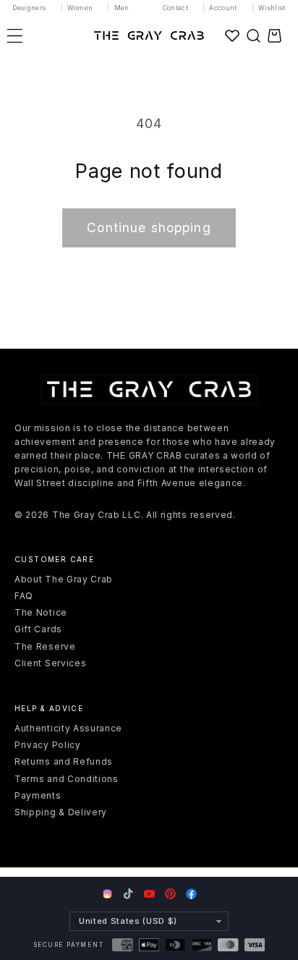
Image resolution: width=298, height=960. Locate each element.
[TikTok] (128, 893)
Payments (37, 795)
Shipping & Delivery (60, 812)
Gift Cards (38, 629)
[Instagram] (107, 895)
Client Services (50, 663)
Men (121, 8)
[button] (253, 35)
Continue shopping (149, 227)
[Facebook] (191, 893)
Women (80, 8)
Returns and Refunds (63, 761)
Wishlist (272, 8)
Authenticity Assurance (68, 728)
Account (223, 8)
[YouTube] (149, 893)
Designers (29, 8)
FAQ (23, 595)
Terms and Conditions (66, 778)
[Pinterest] (170, 893)
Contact (176, 8)
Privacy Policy (47, 744)
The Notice (40, 612)
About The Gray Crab (63, 579)
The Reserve (45, 646)
